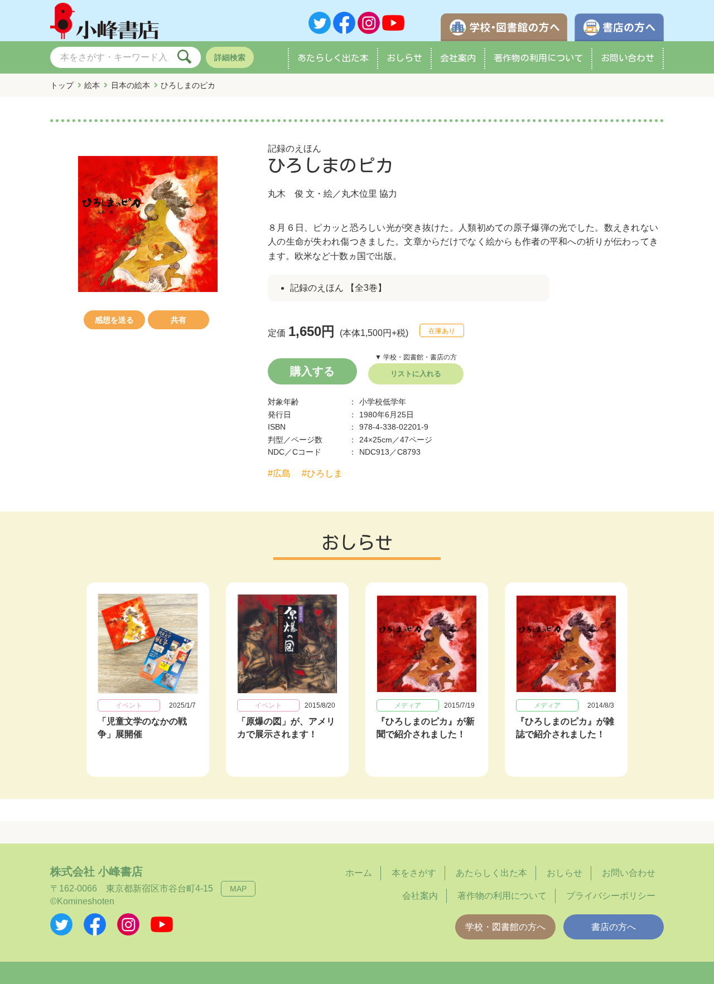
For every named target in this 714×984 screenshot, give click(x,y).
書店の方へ (613, 927)
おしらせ (404, 57)
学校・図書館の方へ (505, 927)
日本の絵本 (130, 85)
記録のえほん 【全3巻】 (338, 288)
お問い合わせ (627, 57)
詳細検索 (229, 57)
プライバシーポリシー (610, 895)
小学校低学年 (382, 401)
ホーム (358, 873)
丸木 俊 (285, 193)
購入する (312, 371)
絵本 (92, 85)
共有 (178, 319)
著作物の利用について (538, 57)
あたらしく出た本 (333, 57)
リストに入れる (415, 373)
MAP (238, 888)
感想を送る (114, 319)
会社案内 (458, 57)
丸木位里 (359, 193)
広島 (282, 473)
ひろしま (324, 473)
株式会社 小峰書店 (96, 871)
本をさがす (414, 873)
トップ (62, 85)
